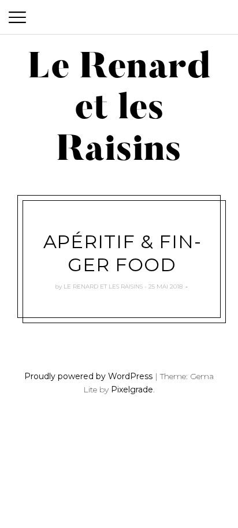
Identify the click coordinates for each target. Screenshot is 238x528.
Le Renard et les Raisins (103, 286)
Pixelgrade (132, 389)
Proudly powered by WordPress (88, 376)
